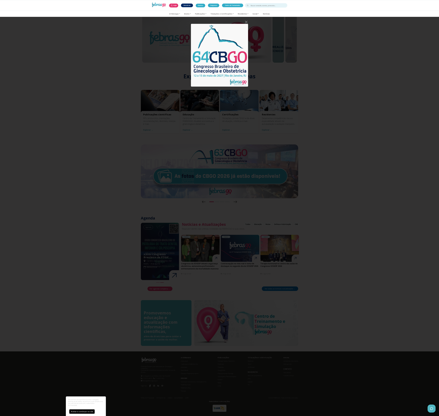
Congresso (213, 5)
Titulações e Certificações (221, 14)
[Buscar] (247, 5)
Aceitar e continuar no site (82, 411)
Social (255, 14)
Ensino (187, 14)
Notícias (266, 14)
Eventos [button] (200, 5)
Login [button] (175, 5)
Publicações (200, 14)
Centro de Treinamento (232, 5)
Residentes (242, 14)
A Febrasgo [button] (174, 14)
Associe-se (186, 5)
